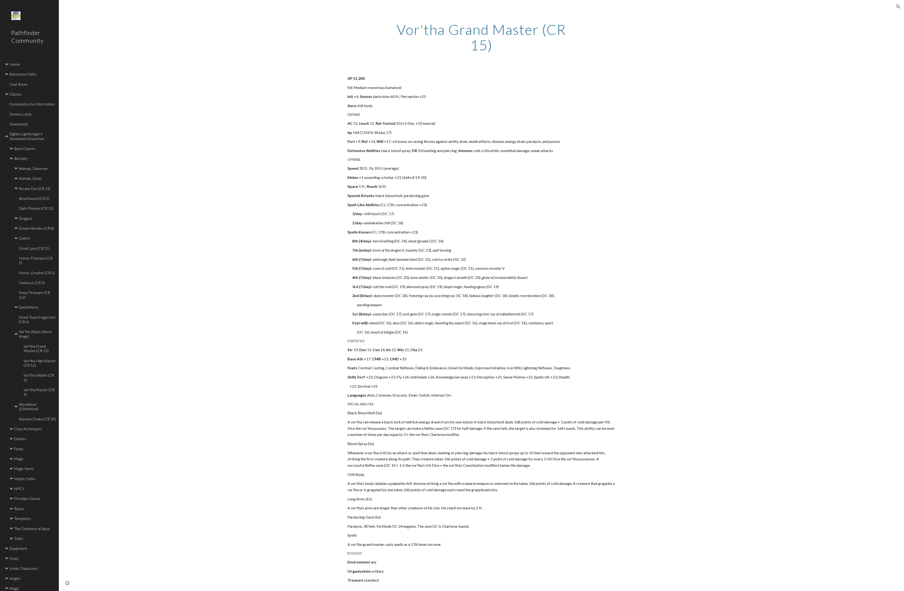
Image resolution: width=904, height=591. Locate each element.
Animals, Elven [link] (30, 178)
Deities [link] (20, 438)
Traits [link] (18, 538)
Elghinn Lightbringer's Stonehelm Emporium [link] (26, 136)
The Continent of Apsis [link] (32, 528)
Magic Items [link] (24, 468)
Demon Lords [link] (20, 114)
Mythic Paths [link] (24, 478)
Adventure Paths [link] (22, 74)
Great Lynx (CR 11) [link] (34, 248)
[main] (481, 37)
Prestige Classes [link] (27, 498)
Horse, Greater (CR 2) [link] (37, 272)
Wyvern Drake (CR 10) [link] (37, 419)
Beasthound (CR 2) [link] (34, 198)
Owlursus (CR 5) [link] (32, 282)
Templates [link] (22, 518)
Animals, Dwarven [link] (33, 168)
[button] (898, 6)
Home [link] (14, 64)
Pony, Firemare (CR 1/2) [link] (34, 294)
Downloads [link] (18, 124)
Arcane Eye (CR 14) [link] (34, 188)
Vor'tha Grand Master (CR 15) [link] (36, 348)
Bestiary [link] (21, 158)
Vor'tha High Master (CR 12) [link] (40, 362)
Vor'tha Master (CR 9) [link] (39, 391)
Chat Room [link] (18, 84)
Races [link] (19, 508)
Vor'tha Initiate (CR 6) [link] (39, 377)
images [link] (14, 578)
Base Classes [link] (24, 148)
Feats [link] (18, 448)
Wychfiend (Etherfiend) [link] (28, 406)
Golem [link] (24, 238)
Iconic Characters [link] (23, 568)
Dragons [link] (25, 218)
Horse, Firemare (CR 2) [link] (35, 260)
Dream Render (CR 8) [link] (36, 228)
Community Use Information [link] (32, 104)
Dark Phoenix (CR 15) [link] (36, 208)
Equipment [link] (18, 548)
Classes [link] (15, 94)
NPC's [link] (19, 488)
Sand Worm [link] (28, 307)
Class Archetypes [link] (28, 428)
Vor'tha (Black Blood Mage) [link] (35, 333)
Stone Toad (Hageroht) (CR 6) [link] (37, 319)
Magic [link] (19, 458)
